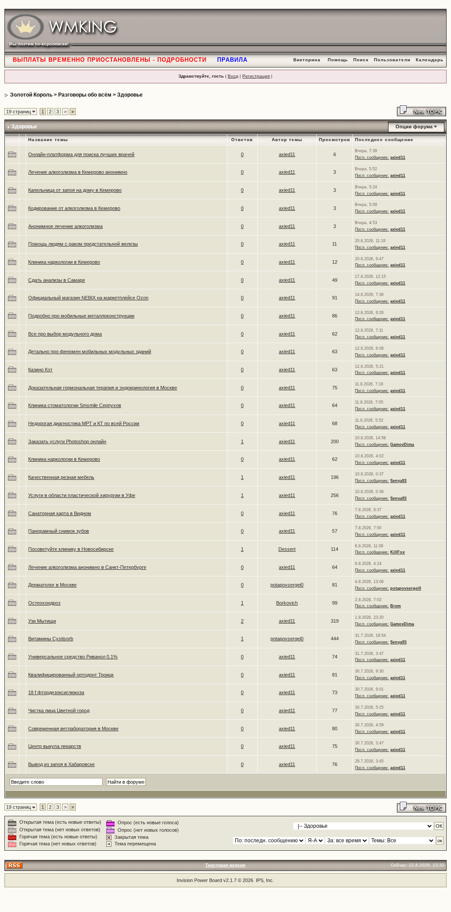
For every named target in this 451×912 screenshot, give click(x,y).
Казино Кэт (40, 369)
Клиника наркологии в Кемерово (64, 262)
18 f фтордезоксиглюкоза (56, 692)
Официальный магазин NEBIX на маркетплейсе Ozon (88, 297)
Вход (233, 76)
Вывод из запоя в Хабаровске (61, 764)
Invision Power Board (199, 880)
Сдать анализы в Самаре (56, 280)
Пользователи (392, 59)
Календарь (430, 59)
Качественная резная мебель (61, 477)
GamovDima (402, 444)
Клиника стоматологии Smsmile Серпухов (74, 405)
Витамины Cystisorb (50, 638)
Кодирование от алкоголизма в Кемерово (74, 208)
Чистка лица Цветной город (58, 710)
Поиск (361, 59)
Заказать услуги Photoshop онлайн (67, 441)
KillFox (397, 552)
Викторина (307, 59)
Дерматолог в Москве (52, 584)
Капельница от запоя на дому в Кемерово (75, 190)
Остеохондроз (44, 603)
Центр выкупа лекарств (54, 746)
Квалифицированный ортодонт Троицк (71, 674)
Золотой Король (31, 95)
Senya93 (398, 480)
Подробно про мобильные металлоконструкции (81, 315)
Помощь (338, 59)
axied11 (287, 154)
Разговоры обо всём (84, 95)
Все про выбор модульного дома (65, 333)
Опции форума (414, 126)
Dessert (287, 549)
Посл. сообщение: (372, 157)
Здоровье (130, 95)
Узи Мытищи (42, 621)
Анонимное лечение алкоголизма (65, 226)
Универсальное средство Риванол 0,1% (73, 656)
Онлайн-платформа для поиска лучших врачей (81, 154)
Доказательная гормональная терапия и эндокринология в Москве (102, 387)
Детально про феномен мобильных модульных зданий (89, 351)
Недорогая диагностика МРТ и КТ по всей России (83, 423)
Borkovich (287, 603)
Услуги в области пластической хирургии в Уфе (81, 495)
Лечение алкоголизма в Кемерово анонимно (77, 172)
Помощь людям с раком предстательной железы (83, 244)
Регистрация (256, 76)
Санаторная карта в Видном (59, 513)
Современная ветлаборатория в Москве (73, 728)
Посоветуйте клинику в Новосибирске (71, 549)
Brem (395, 606)
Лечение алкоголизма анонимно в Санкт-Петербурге (87, 567)
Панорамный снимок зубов (58, 531)
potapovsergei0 (286, 584)
